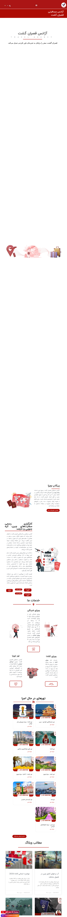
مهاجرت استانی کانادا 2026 (19, 873)
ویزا (34, 616)
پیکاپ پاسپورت (50, 504)
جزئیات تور (52, 724)
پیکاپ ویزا (56, 493)
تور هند (53, 799)
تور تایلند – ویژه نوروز (49, 774)
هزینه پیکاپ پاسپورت (52, 501)
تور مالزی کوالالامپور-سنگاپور (25, 749)
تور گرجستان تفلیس (26, 799)
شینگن (29, 625)
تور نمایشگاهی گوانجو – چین (47, 722)
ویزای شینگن (36, 614)
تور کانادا (52, 749)
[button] (36, 5)
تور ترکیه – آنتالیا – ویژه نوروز (24, 774)
